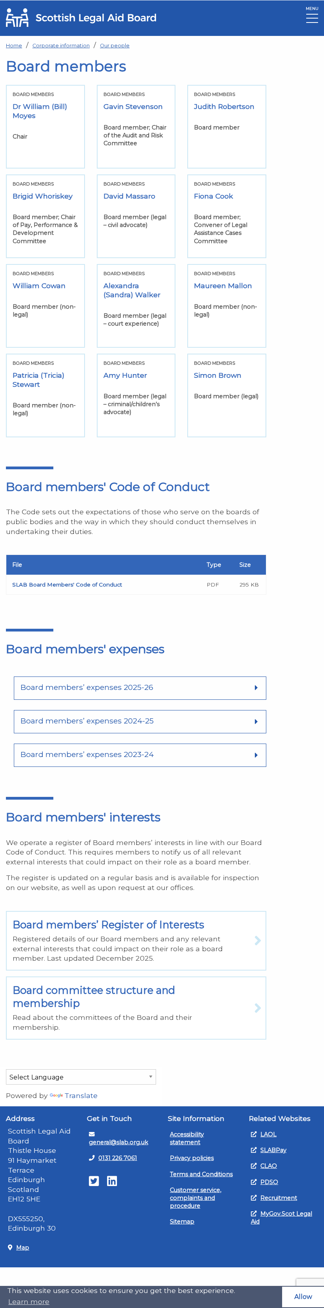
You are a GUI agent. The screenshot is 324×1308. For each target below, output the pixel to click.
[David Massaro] (136, 216)
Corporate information (61, 46)
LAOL (268, 1134)
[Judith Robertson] (227, 127)
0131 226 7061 (117, 1158)
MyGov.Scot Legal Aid (281, 1217)
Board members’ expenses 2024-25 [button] (87, 720)
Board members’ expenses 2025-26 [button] (87, 687)
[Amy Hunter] (136, 395)
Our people (115, 46)
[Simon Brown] (227, 395)
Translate (81, 1095)
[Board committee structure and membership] (136, 1008)
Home (14, 46)
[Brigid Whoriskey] (45, 216)
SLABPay (273, 1150)
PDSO (269, 1182)
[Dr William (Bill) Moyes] (45, 127)
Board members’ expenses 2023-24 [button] (87, 754)
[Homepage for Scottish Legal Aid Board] (81, 17)
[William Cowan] (45, 306)
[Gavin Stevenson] (136, 127)
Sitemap (182, 1221)
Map (22, 1247)
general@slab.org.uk (118, 1142)
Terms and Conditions (201, 1174)
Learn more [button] (28, 1301)
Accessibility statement (187, 1138)
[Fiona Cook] (227, 216)
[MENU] (312, 20)
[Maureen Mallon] (227, 306)
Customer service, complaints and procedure (195, 1197)
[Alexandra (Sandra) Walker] (136, 306)
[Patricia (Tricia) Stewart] (45, 395)
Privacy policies (192, 1158)
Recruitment (278, 1197)
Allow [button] (303, 1297)
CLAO (268, 1165)
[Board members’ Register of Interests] (136, 941)
